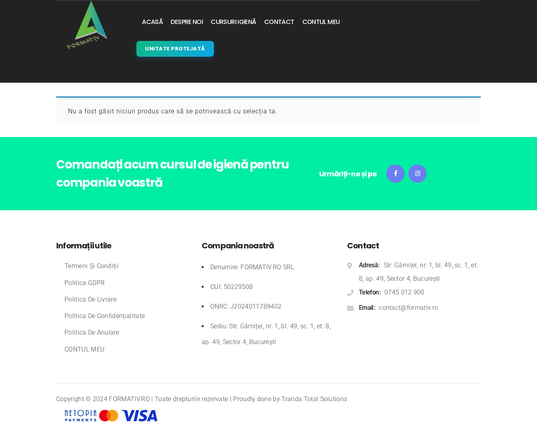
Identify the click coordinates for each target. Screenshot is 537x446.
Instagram (417, 174)
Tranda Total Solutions (314, 399)
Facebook (395, 174)
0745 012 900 (404, 292)
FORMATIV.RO (129, 399)
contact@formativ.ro (408, 307)
